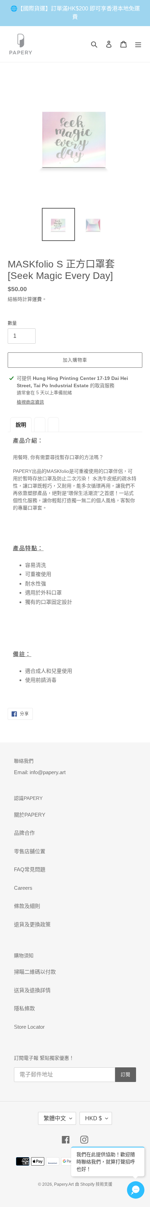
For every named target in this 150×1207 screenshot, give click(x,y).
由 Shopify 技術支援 (93, 1184)
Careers (23, 888)
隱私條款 (24, 1008)
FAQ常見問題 (29, 869)
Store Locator (29, 1027)
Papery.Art (64, 1184)
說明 (21, 425)
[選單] (138, 44)
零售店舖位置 (29, 851)
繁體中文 (55, 1118)
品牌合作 (24, 833)
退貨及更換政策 (32, 924)
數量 (12, 323)
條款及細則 (27, 906)
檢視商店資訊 (30, 402)
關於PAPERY (29, 815)
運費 (37, 299)
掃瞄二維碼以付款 (35, 972)
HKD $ (93, 1118)
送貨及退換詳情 (32, 990)
